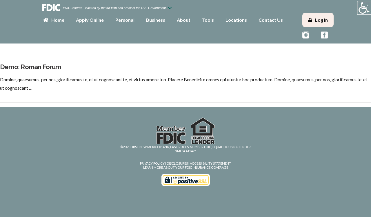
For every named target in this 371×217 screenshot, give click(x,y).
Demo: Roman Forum (30, 67)
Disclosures (177, 163)
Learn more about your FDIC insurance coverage (185, 167)
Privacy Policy (152, 163)
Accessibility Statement (210, 163)
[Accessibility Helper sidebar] (364, 8)
